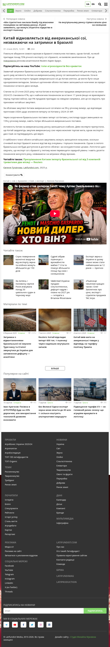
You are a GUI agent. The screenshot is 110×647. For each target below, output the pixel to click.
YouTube (9, 570)
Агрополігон (11, 448)
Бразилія (22, 181)
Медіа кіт (9, 546)
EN (93, 4)
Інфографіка (62, 523)
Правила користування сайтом (71, 555)
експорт (40, 181)
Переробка (61, 478)
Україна (60, 444)
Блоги (50, 402)
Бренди (60, 512)
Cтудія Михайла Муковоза (83, 637)
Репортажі (10, 534)
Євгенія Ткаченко (55, 181)
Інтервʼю (17, 402)
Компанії (60, 508)
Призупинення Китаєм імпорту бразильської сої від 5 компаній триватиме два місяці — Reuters (51, 161)
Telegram (9, 574)
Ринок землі (11, 484)
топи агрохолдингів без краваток (61, 66)
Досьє (59, 504)
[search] (100, 4)
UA (87, 4)
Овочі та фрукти (64, 474)
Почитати (11, 495)
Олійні (59, 457)
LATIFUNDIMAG (65, 576)
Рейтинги (9, 512)
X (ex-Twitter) (11, 587)
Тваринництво (12, 476)
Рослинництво (12, 471)
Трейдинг (9, 480)
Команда (60, 564)
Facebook (9, 565)
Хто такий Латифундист (68, 551)
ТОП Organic (11, 461)
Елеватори (61, 465)
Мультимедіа (64, 518)
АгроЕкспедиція (12, 452)
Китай (6, 181)
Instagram (10, 578)
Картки (8, 530)
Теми (8, 467)
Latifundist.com (66, 542)
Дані (59, 495)
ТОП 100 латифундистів (16, 457)
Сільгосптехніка (64, 461)
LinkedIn (9, 583)
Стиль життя (11, 521)
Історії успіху (11, 517)
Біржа (60, 570)
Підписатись (95, 610)
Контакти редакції (65, 559)
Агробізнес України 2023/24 (18, 444)
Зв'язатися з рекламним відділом (21, 555)
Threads (9, 591)
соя (13, 181)
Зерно (59, 452)
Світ (58, 448)
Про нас (60, 546)
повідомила (9, 60)
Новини (21, 333)
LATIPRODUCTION (66, 582)
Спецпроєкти (11, 508)
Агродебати (10, 525)
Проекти (10, 439)
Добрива (60, 482)
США (31, 181)
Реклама (10, 542)
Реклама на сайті (13, 551)
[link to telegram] (6, 624)
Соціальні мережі (16, 561)
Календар (61, 499)
